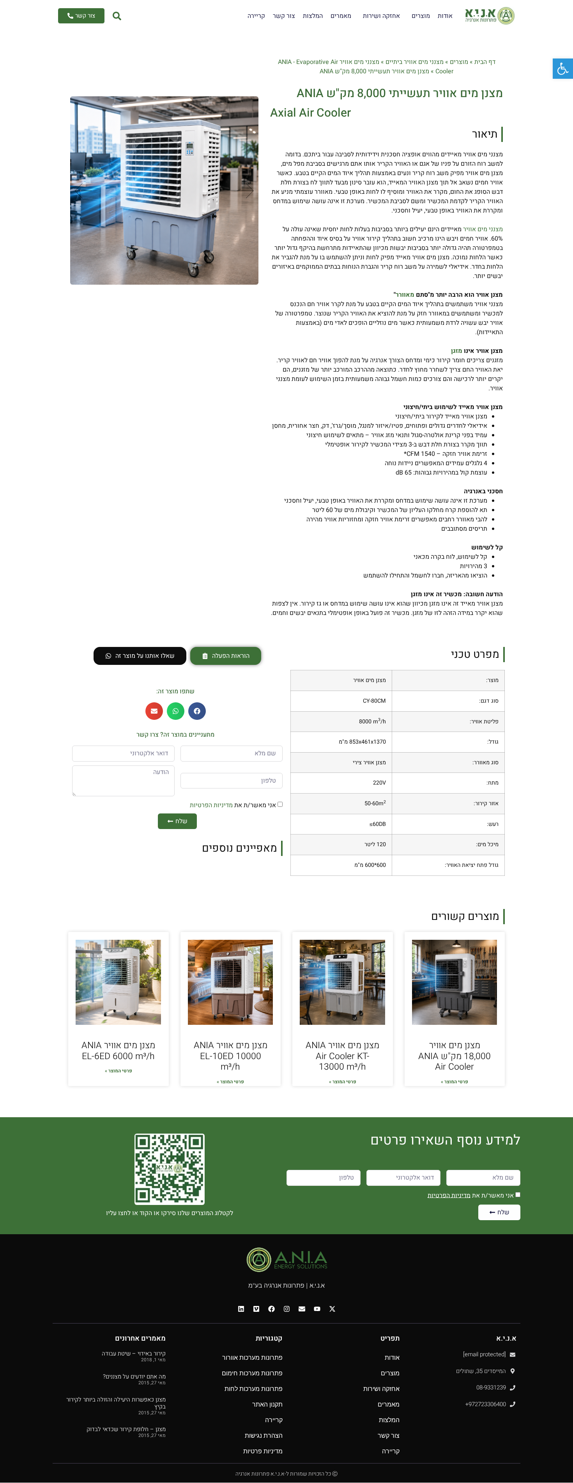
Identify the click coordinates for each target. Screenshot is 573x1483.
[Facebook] (271, 1308)
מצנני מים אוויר (483, 229)
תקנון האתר (267, 1404)
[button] (245, 190)
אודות (445, 16)
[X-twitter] (332, 1308)
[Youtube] (317, 1308)
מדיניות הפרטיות (211, 805)
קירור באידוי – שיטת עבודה (134, 1353)
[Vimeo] (256, 1308)
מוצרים (421, 16)
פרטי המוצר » (454, 1081)
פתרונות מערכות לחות (254, 1389)
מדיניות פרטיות (263, 1451)
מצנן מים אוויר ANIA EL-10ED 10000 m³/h (230, 1056)
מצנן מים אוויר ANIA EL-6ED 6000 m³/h (118, 1051)
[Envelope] (301, 1308)
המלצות (313, 16)
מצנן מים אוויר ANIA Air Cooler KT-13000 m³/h (342, 1056)
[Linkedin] (241, 1308)
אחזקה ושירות (381, 16)
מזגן (456, 351)
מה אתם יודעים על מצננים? (134, 1376)
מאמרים (341, 16)
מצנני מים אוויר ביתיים (415, 62)
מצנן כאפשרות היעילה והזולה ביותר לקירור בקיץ (116, 1403)
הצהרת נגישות (264, 1435)
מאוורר (405, 294)
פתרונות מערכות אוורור (252, 1357)
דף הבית (484, 62)
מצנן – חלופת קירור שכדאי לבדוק (126, 1429)
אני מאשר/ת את (233, 805)
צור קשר (284, 16)
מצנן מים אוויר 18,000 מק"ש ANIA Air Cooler (454, 1056)
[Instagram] (286, 1308)
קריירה (256, 16)
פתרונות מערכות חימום (252, 1373)
